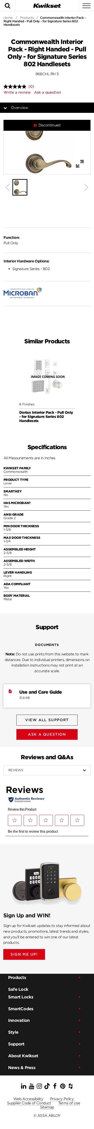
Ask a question (47, 92)
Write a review (17, 92)
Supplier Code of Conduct (29, 1103)
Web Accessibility (28, 1099)
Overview (19, 108)
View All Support (47, 720)
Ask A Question (47, 734)
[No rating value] (15, 86)
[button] (47, 147)
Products (27, 17)
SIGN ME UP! (24, 954)
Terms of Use (69, 1103)
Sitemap (47, 1107)
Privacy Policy (62, 1099)
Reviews (15, 770)
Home (8, 17)
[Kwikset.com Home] (47, 5)
